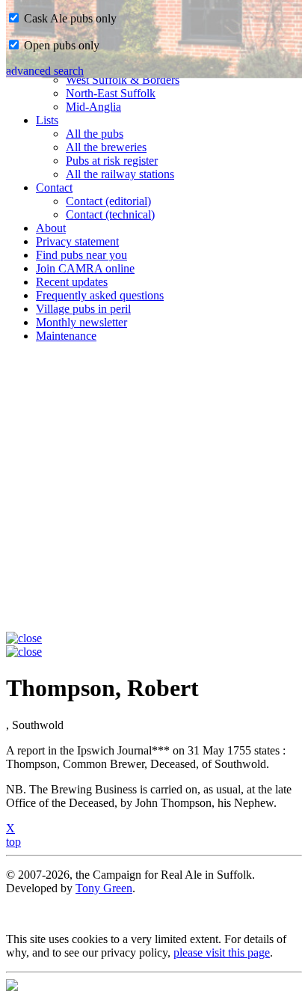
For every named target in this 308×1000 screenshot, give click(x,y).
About (51, 228)
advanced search (45, 70)
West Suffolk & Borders (122, 79)
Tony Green (104, 888)
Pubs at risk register (112, 160)
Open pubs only (60, 45)
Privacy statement (77, 241)
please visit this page (221, 952)
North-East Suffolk (110, 93)
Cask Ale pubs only (69, 18)
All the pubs (94, 133)
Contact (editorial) (108, 201)
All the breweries (106, 147)
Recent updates (72, 281)
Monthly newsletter (81, 322)
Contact (54, 187)
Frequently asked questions (100, 295)
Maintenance (66, 335)
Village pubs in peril (83, 308)
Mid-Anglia (93, 106)
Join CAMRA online (85, 268)
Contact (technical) (110, 214)
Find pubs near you (81, 255)
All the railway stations (120, 174)
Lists (47, 120)
